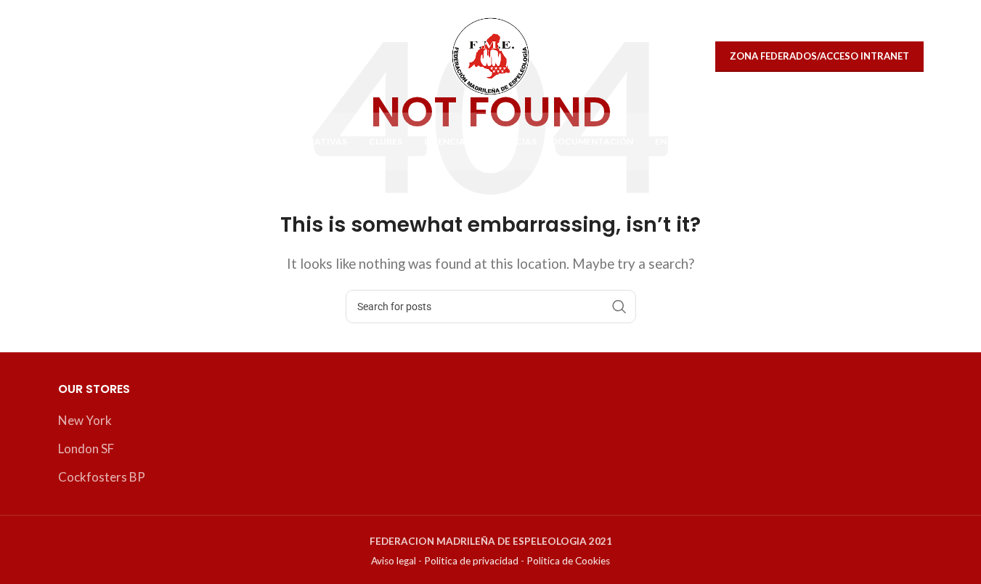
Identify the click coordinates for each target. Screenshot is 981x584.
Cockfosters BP (101, 476)
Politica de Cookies (568, 561)
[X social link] (74, 56)
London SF (86, 448)
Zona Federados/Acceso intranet (819, 56)
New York (85, 420)
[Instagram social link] (105, 56)
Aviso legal (393, 561)
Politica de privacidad (471, 561)
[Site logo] (490, 54)
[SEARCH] (619, 306)
